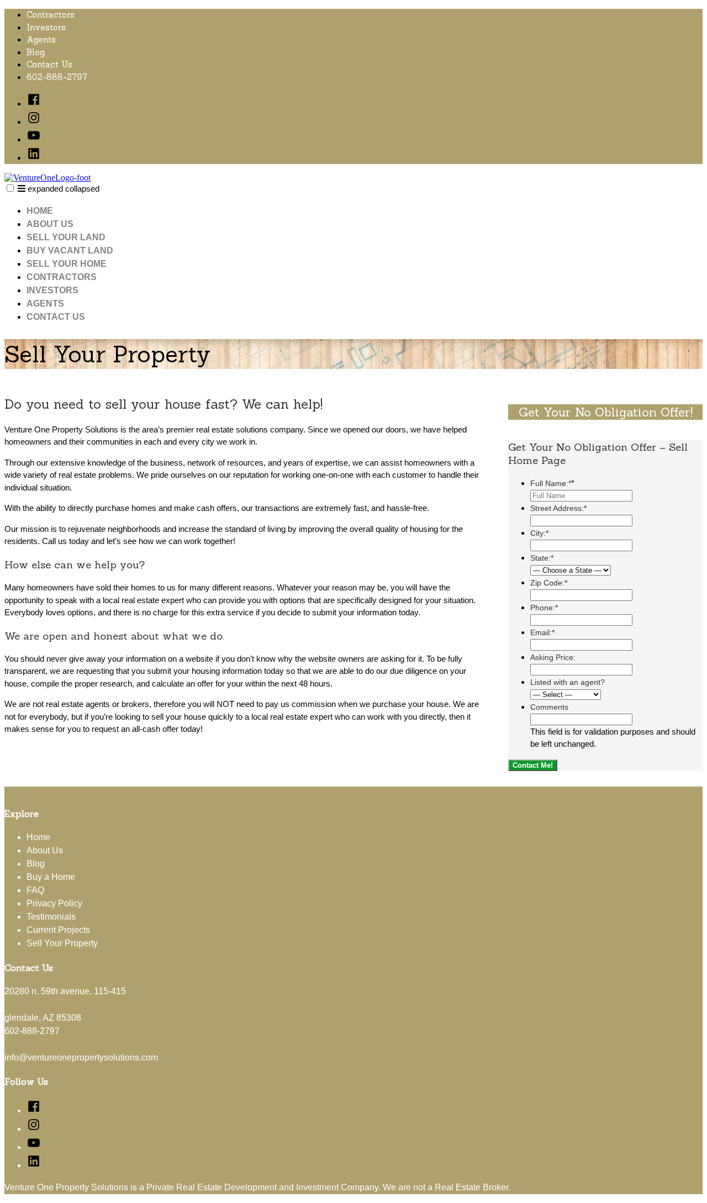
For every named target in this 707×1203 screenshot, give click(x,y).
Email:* (542, 632)
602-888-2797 (57, 77)
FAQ (35, 890)
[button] (10, 188)
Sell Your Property (62, 943)
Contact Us (49, 64)
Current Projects (58, 930)
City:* (539, 533)
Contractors (51, 14)
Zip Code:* (548, 582)
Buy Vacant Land (70, 250)
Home (40, 210)
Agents (41, 39)
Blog (36, 52)
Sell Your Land (66, 237)
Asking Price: (553, 657)
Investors (46, 27)
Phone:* (544, 607)
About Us (50, 224)
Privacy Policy (54, 903)
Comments (549, 707)
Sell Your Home (67, 263)
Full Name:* (552, 483)
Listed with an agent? (567, 682)
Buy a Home (51, 877)
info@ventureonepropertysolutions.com (81, 1057)
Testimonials (51, 916)
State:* (541, 557)
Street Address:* (558, 508)
